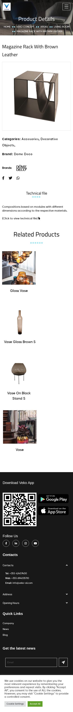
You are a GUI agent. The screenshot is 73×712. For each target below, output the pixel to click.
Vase (20, 450)
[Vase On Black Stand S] (19, 370)
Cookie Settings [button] (15, 704)
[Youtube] (35, 543)
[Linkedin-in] (15, 543)
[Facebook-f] (6, 543)
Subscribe (63, 662)
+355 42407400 (18, 573)
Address (7, 594)
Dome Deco (23, 154)
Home (7, 27)
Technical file (36, 193)
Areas (44, 27)
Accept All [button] (35, 704)
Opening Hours (11, 603)
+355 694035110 (20, 578)
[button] (36, 565)
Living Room (61, 27)
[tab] (36, 193)
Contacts (8, 565)
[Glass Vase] (19, 268)
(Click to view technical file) (20, 218)
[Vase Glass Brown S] (19, 319)
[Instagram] (25, 543)
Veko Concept (25, 27)
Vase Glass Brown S (20, 342)
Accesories (30, 139)
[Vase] (19, 427)
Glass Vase (19, 291)
